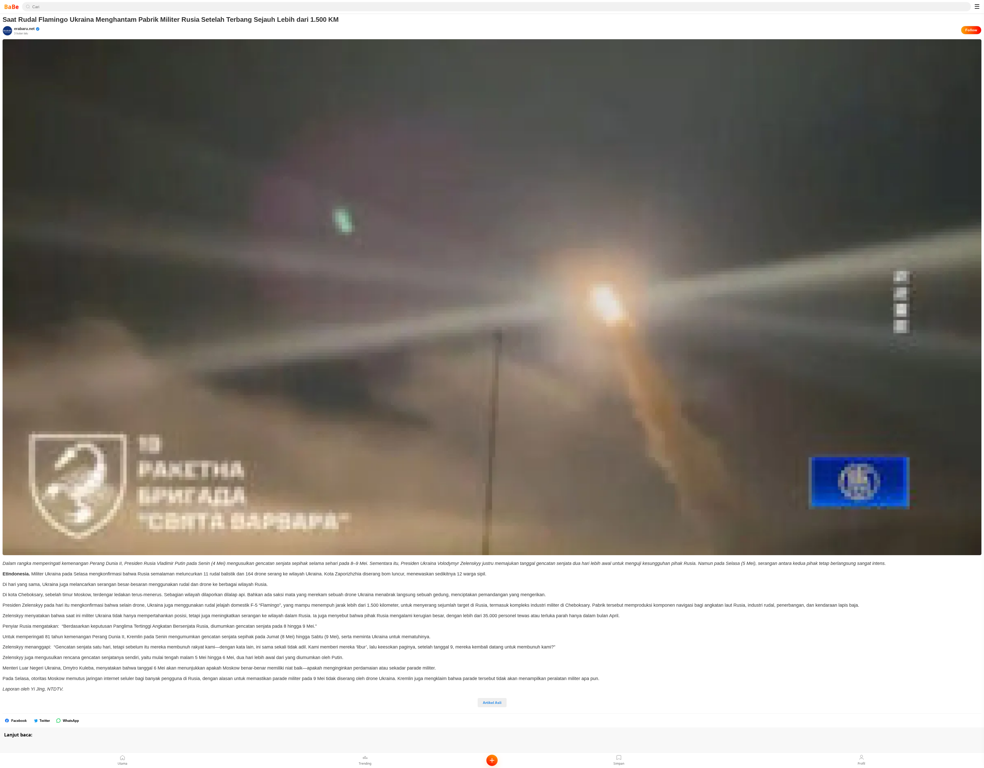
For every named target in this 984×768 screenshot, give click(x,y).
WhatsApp (71, 721)
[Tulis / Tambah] (492, 760)
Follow (971, 30)
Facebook (19, 721)
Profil (861, 763)
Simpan (618, 763)
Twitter (44, 721)
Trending (365, 763)
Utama (122, 763)
